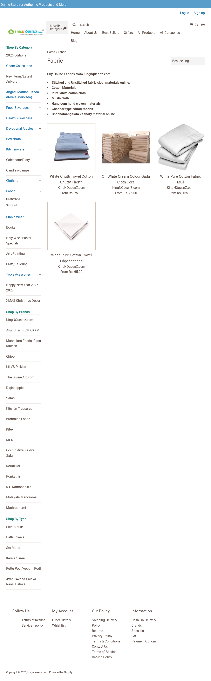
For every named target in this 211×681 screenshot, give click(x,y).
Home (75, 33)
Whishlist (59, 625)
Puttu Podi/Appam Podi (23, 569)
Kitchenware (15, 149)
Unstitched (13, 199)
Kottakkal (13, 466)
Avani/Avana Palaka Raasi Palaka (21, 581)
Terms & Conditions (106, 641)
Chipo (10, 356)
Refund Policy (102, 657)
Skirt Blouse (14, 527)
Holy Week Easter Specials (18, 240)
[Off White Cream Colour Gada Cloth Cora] (126, 147)
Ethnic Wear (14, 217)
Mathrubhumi (16, 508)
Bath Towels (15, 537)
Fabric (10, 191)
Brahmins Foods (18, 419)
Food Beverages (17, 108)
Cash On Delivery (143, 620)
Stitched (11, 205)
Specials (137, 631)
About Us (90, 33)
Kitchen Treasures (19, 409)
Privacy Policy (102, 636)
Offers (128, 33)
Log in (184, 13)
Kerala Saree (15, 558)
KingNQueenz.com (19, 320)
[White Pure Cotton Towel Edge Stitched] (71, 226)
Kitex (9, 429)
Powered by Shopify (60, 672)
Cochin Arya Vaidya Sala (20, 453)
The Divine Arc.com (20, 377)
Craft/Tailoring (17, 264)
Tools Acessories (18, 274)
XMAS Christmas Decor (23, 301)
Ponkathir (13, 476)
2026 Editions (16, 55)
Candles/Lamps (17, 170)
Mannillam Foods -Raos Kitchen (23, 343)
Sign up (199, 13)
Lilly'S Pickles (16, 367)
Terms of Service (104, 652)
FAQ (134, 636)
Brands (136, 625)
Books (10, 227)
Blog (74, 41)
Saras (10, 398)
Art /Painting (15, 254)
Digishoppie (14, 388)
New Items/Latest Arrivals (19, 79)
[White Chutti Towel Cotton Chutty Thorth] (71, 147)
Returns (97, 631)
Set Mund (13, 548)
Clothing (12, 181)
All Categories (170, 33)
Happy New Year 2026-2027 (22, 287)
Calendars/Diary (18, 160)
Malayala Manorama (21, 497)
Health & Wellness (19, 118)
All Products (146, 33)
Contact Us (100, 646)
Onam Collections (19, 66)
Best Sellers (110, 33)
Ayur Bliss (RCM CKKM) (23, 330)
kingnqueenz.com (37, 672)
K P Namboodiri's (18, 487)
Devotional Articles (19, 128)
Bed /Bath (13, 139)
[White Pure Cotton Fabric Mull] (180, 147)
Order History (61, 620)
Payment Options (144, 641)
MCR (9, 440)
